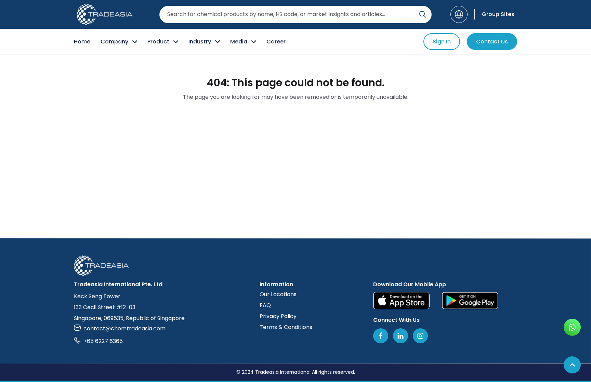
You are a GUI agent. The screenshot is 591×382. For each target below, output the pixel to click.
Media (238, 41)
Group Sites (498, 14)
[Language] (459, 14)
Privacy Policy (278, 316)
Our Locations (278, 294)
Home (82, 41)
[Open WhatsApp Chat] (572, 327)
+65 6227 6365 (103, 341)
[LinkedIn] (400, 335)
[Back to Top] (572, 364)
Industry (199, 41)
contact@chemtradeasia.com (124, 328)
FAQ (265, 305)
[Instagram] (420, 335)
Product (158, 41)
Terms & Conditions (286, 327)
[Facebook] (380, 335)
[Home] (295, 265)
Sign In (442, 41)
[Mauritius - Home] (104, 14)
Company (114, 41)
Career (276, 41)
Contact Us (492, 41)
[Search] (423, 14)
